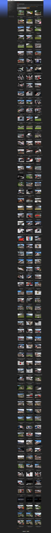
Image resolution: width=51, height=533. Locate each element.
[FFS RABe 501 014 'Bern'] (29, 450)
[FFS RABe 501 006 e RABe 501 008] (37, 119)
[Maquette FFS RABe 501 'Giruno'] (29, 13)
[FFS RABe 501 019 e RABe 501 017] (29, 177)
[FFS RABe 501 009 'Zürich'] (37, 254)
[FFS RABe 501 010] (37, 301)
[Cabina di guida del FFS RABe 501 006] (20, 70)
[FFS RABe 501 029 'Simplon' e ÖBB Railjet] (37, 475)
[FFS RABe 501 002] (37, 38)
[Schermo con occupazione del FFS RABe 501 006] (37, 61)
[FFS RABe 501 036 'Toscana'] (29, 523)
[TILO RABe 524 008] (20, 216)
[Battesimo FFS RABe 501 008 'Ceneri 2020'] (29, 144)
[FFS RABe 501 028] (20, 324)
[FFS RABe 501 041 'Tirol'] (37, 458)
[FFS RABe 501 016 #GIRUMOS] (37, 270)
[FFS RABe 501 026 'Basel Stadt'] (29, 324)
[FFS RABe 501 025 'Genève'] (20, 396)
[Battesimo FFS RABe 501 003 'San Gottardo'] (20, 94)
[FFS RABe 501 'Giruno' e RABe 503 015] (29, 86)
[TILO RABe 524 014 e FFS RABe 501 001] (20, 38)
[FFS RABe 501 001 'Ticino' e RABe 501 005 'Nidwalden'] (29, 379)
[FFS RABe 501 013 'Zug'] (29, 347)
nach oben (18, 528)
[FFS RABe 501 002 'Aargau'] (20, 404)
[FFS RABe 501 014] (29, 308)
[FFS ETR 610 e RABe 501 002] (37, 46)
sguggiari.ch (28, 530)
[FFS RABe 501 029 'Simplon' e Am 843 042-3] (20, 492)
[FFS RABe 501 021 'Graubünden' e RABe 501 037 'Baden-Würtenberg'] (20, 458)
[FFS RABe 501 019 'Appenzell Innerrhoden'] (20, 419)
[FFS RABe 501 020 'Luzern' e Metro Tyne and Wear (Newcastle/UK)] (20, 355)
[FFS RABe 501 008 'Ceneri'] (37, 247)
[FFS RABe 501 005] (20, 54)
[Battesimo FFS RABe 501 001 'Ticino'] (29, 224)
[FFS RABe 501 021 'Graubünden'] (37, 363)
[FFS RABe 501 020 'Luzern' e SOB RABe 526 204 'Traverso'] (37, 347)
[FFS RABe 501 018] (20, 308)
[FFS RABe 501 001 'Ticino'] (20, 254)
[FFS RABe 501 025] (37, 308)
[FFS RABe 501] (29, 201)
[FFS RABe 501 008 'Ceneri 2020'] (37, 136)
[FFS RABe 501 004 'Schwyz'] (20, 363)
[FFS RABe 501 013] (37, 160)
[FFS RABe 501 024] (37, 185)
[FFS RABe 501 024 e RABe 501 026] (20, 192)
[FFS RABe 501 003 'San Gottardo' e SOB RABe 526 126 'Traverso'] (37, 483)
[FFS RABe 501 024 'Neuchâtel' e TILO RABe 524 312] (20, 371)
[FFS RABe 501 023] (29, 247)
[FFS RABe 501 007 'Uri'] (29, 169)
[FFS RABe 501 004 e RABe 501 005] (20, 136)
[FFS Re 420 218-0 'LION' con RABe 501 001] (29, 29)
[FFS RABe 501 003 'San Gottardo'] (37, 450)
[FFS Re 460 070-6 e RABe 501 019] (37, 277)
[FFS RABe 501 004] (37, 54)
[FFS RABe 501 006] (29, 61)
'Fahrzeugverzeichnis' (33, 6)
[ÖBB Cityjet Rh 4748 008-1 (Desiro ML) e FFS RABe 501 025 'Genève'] (37, 371)
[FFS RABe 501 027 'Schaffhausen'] (20, 379)
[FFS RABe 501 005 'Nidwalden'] (29, 404)
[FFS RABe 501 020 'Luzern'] (29, 355)
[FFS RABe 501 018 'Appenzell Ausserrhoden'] (29, 371)
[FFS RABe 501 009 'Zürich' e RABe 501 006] (29, 466)
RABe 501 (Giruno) (23, 9)
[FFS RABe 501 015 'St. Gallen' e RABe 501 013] (29, 285)
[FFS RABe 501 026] (29, 254)
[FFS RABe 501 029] (37, 355)
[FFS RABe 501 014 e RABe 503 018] (37, 177)
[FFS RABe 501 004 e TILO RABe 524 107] (20, 61)
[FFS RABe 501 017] (29, 185)
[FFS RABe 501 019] (20, 177)
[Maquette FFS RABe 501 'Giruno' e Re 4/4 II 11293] (20, 13)
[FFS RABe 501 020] (20, 277)
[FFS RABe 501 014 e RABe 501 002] (37, 316)
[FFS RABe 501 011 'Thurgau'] (37, 262)
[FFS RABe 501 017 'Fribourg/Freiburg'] (29, 419)
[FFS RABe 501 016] (20, 169)
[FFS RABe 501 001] (20, 29)
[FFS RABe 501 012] (29, 136)
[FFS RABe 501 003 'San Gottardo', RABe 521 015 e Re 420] (37, 169)
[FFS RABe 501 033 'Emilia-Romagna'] (37, 443)
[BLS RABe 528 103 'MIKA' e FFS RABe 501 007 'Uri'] (29, 192)
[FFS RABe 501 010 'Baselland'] (29, 443)
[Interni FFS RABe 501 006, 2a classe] (37, 70)
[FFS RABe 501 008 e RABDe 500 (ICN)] (37, 128)
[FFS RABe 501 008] (29, 128)
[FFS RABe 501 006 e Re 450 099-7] (29, 78)
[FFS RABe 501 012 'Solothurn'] (37, 404)
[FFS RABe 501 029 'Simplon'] (20, 475)
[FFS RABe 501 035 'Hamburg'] (37, 515)
